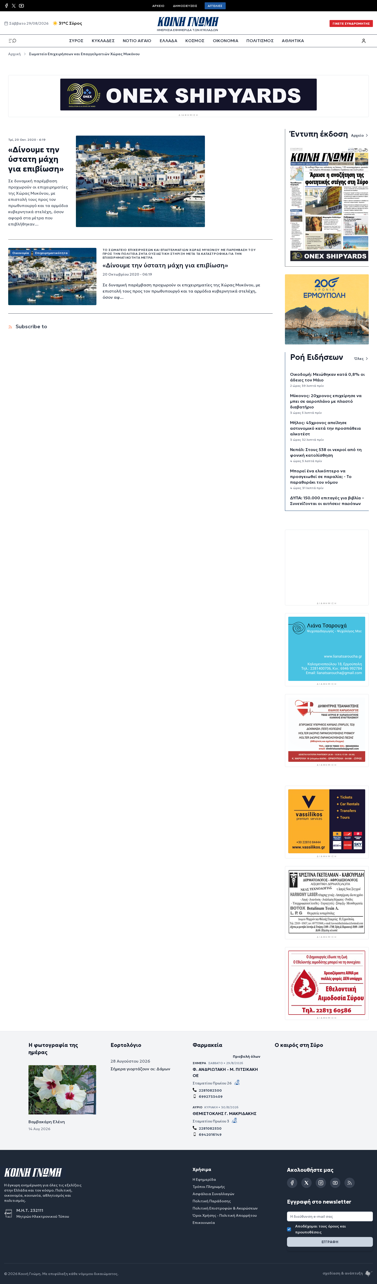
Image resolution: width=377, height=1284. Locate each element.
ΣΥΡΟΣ (76, 40)
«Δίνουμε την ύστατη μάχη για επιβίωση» (36, 159)
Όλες (359, 358)
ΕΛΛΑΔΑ (168, 40)
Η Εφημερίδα (204, 1179)
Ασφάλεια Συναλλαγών (213, 1194)
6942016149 (210, 1134)
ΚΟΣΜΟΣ (194, 40)
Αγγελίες (215, 6)
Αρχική (14, 54)
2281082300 (210, 1090)
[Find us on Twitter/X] (14, 6)
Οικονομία (20, 253)
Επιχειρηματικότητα (51, 253)
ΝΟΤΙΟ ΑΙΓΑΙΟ (137, 40)
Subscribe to (30, 326)
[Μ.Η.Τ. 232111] (10, 1213)
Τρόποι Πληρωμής (209, 1187)
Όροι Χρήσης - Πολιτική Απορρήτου (225, 1215)
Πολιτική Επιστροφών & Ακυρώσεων (225, 1208)
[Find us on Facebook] (6, 5)
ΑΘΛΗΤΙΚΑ (293, 40)
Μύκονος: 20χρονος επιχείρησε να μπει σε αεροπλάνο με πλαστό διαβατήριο (326, 401)
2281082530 (210, 1128)
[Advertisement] (326, 565)
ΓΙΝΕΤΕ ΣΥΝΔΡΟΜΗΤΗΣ (351, 23)
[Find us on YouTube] (21, 5)
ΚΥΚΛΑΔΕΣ (103, 40)
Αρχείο (158, 6)
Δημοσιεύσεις (185, 6)
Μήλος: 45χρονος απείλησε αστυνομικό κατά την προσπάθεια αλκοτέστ (325, 428)
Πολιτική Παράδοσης (212, 1201)
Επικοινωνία (204, 1223)
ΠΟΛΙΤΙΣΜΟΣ (260, 40)
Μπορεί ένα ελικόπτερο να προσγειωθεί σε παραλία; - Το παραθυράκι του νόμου (321, 476)
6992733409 (211, 1096)
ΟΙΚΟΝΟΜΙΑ (226, 40)
